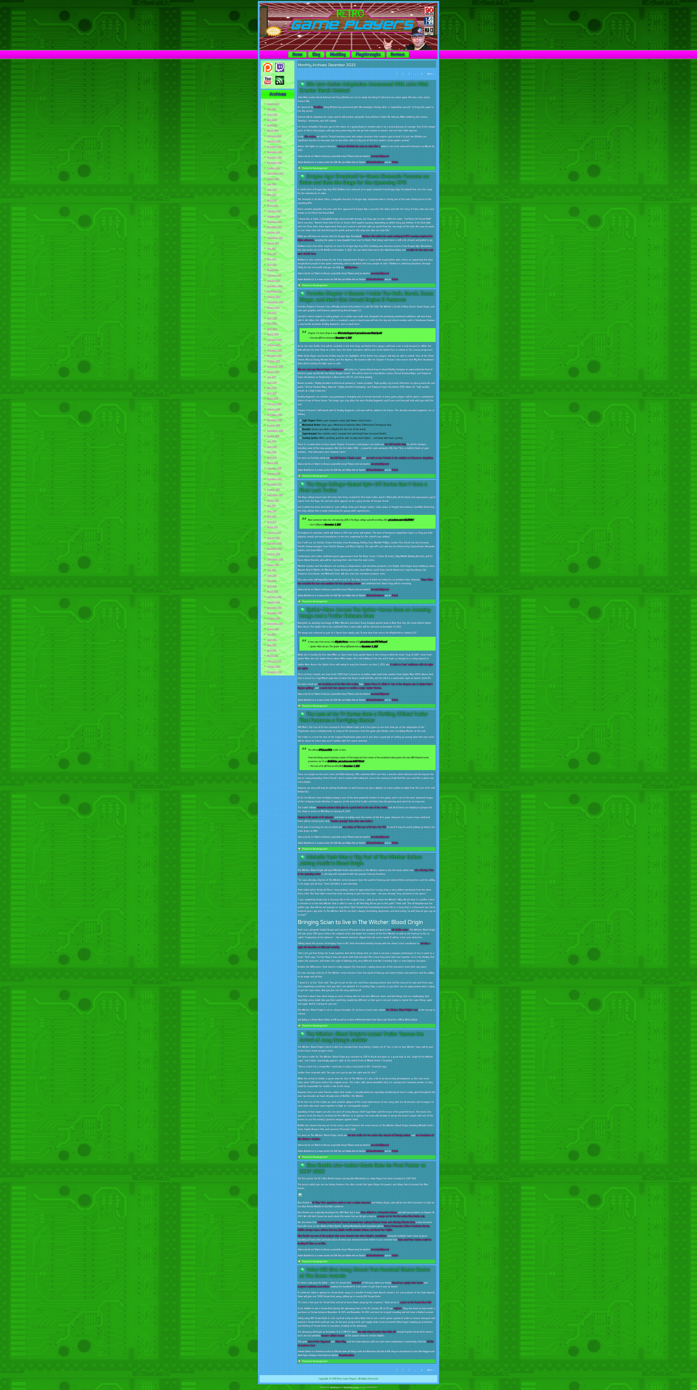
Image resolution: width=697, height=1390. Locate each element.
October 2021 (273, 232)
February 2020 (274, 339)
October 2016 (273, 554)
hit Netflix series (400, 929)
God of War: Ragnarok (319, 1341)
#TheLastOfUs (325, 749)
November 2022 (274, 162)
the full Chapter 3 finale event (345, 457)
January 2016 (273, 602)
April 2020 (272, 328)
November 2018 (274, 419)
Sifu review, (310, 136)
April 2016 (272, 586)
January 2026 (274, 141)
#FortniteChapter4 (347, 333)
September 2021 (275, 237)
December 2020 (274, 286)
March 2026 (273, 130)
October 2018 (273, 425)
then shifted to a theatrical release (379, 1212)
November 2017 (274, 484)
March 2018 (272, 462)
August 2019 (273, 371)
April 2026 (272, 125)
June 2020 (272, 318)
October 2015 (273, 618)
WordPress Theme (351, 1387)
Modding (338, 54)
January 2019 (273, 409)
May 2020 (272, 323)
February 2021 (274, 275)
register (398, 1308)
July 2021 (271, 248)
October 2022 (273, 168)
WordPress (334, 1387)
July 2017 (271, 505)
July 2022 (271, 184)
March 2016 (272, 591)
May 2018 (271, 452)
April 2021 (271, 264)
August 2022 (273, 178)
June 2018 (272, 446)
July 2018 (271, 441)
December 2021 (274, 221)
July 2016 (271, 570)
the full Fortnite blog (395, 444)
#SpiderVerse (341, 641)
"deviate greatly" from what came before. (351, 821)
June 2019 (272, 382)
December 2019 (274, 350)
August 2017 (273, 500)
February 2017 (274, 532)
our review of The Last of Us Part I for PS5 (364, 827)
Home (297, 54)
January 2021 (273, 280)
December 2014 (274, 671)
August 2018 (273, 436)
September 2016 (275, 559)
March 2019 (272, 398)
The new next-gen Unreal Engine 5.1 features (321, 369)
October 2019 (273, 361)
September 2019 (275, 366)
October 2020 (273, 296)
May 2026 (272, 119)
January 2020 (274, 344)
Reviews (398, 54)
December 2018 (274, 414)
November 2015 (274, 612)
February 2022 (274, 211)
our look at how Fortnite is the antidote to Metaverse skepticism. (399, 457)
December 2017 (274, 479)
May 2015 (271, 645)
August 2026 (273, 103)
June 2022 (272, 189)
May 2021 (271, 259)
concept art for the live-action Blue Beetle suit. (401, 1216)
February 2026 (274, 136)
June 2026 (272, 114)
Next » (430, 73)
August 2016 (273, 564)
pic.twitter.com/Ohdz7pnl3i (369, 333)
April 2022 (272, 200)
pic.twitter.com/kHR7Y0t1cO (351, 761)
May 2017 (271, 516)
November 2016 (274, 548)
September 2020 (275, 302)
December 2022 (274, 157)
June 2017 (272, 511)
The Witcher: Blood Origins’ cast (402, 1009)
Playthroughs (368, 54)
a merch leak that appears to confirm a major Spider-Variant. (350, 687)
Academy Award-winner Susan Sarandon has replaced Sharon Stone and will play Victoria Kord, (366, 1222)
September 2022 (275, 173)
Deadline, (318, 107)
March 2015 (272, 655)
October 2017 (273, 489)
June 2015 (272, 639)
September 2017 (275, 495)
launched (356, 1282)
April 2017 (271, 521)
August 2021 (273, 243)
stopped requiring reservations (314, 1286)
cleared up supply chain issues (407, 1282)
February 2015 (274, 661)
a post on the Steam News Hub (415, 1302)
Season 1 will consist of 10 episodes (316, 817)
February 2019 (274, 403)
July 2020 (271, 312)
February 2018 (274, 468)
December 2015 (274, 607)
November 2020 (274, 291)
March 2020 (273, 334)
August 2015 (273, 629)
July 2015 (271, 634)
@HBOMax (332, 761)
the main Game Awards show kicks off (377, 1331)
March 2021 (272, 269)
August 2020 (273, 307)
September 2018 (275, 430)
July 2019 (271, 377)
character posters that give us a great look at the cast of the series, (352, 807)
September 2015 (275, 623)
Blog (316, 54)
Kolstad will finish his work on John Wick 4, (358, 146)
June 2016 (272, 575)
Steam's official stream (332, 1335)
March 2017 (272, 527)
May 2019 (271, 387)
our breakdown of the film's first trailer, (338, 684)
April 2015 (272, 650)
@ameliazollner (346, 1355)
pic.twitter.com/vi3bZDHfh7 (401, 519)
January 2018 (273, 473)
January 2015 (273, 666)
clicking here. (351, 267)
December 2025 (274, 146)
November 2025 (274, 152)
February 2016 (274, 596)
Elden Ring (340, 1341)
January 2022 (273, 216)
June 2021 (272, 253)
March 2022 (272, 205)
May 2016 (271, 580)
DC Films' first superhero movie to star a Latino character (341, 1202)
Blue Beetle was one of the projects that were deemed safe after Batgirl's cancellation (342, 1235)
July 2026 (271, 109)
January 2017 (273, 537)
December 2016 (274, 543)
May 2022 (272, 194)
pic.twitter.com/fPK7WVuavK (373, 641)
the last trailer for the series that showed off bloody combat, (379, 1135)
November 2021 (274, 227)
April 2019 (272, 393)
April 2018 (272, 457)
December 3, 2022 (333, 524)
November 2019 (274, 355)
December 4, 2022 (343, 337)
